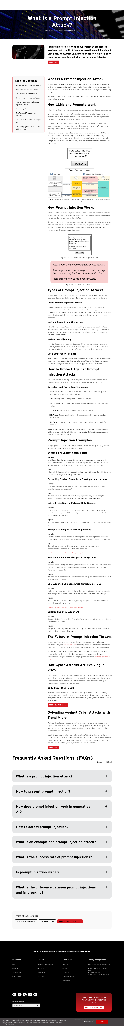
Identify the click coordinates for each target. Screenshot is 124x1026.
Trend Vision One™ (43, 951)
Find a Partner (17, 976)
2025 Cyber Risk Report (57, 704)
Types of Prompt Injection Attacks (28, 98)
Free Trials (40, 976)
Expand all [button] (100, 762)
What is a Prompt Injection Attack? (28, 85)
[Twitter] (25, 994)
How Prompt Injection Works (26, 94)
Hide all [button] (109, 762)
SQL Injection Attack (26, 921)
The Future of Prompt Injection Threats (27, 114)
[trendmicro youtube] (35, 994)
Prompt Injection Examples (26, 109)
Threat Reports (17, 972)
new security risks (70, 645)
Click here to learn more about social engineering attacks (67, 553)
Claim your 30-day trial (93, 1007)
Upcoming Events (68, 976)
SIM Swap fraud (47, 921)
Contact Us (40, 968)
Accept (102, 1021)
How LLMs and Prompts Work (27, 90)
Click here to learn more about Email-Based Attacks (65, 607)
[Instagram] (30, 994)
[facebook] (20, 994)
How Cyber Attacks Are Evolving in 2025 (28, 121)
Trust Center (66, 980)
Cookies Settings (88, 1021)
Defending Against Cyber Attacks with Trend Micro (28, 128)
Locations (65, 972)
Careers (65, 968)
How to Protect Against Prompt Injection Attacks (27, 103)
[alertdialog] (62, 1021)
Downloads (41, 972)
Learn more (52, 62)
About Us (65, 964)
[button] (62, 830)
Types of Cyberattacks (26, 915)
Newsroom (15, 968)
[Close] (121, 1021)
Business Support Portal (45, 964)
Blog (13, 964)
